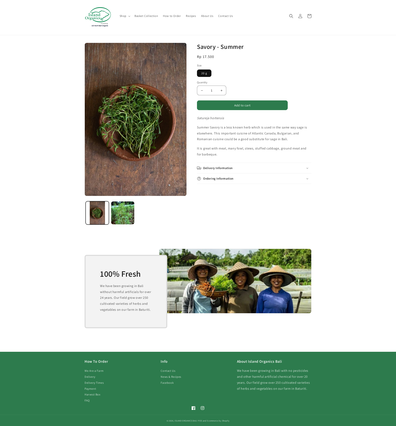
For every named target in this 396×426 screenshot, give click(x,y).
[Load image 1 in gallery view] (97, 213)
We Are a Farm (94, 371)
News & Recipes (171, 377)
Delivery (90, 377)
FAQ (87, 400)
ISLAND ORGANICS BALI (185, 420)
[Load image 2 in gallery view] (122, 213)
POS (200, 420)
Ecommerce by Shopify (218, 420)
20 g (204, 73)
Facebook (167, 383)
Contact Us (168, 371)
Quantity (202, 82)
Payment (90, 389)
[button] (124, 16)
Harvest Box (92, 394)
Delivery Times (94, 383)
